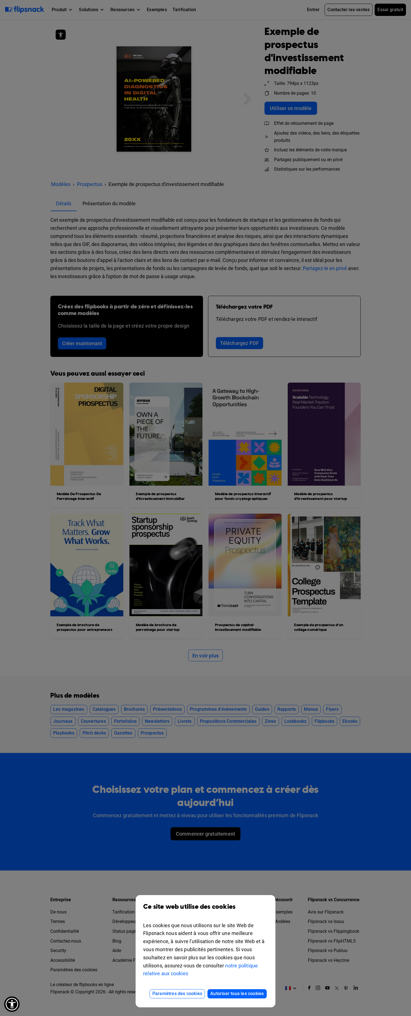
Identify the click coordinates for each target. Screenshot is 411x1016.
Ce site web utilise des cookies (189, 907)
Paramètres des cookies (177, 993)
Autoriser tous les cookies (237, 993)
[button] (12, 1004)
